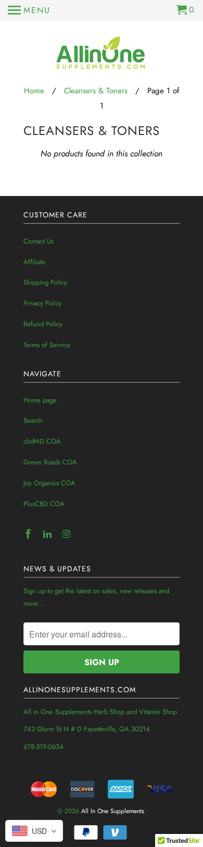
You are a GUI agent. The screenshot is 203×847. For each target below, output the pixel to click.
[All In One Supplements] (101, 53)
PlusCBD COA (44, 504)
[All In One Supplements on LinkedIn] (48, 534)
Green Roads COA (50, 462)
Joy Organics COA (49, 483)
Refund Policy (42, 324)
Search (33, 420)
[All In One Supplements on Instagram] (67, 534)
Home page (40, 400)
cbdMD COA (42, 441)
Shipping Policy (45, 282)
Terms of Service (46, 345)
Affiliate (34, 262)
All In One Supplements (112, 811)
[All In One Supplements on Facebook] (29, 534)
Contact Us (38, 241)
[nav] (29, 10)
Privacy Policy (42, 303)
